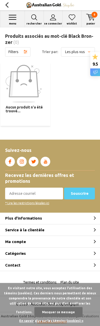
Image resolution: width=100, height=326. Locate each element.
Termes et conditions (40, 282)
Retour (7, 5)
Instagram (22, 161)
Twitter (33, 161)
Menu (12, 23)
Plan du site (70, 282)
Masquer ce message (58, 312)
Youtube (45, 161)
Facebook (10, 161)
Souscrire (79, 193)
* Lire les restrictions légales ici (27, 203)
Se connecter (53, 23)
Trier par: (50, 52)
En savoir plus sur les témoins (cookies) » (51, 320)
